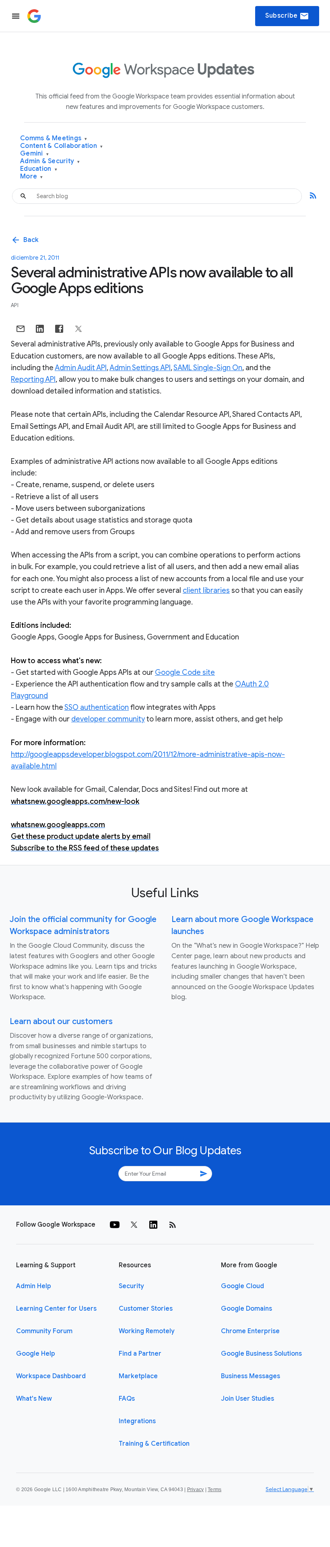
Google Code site (185, 672)
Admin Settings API (140, 367)
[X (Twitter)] (134, 1224)
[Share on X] (78, 328)
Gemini (34, 154)
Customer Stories (146, 1309)
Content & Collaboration (61, 146)
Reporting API (33, 379)
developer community (108, 719)
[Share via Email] (20, 328)
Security (131, 1286)
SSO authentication (96, 707)
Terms (214, 1489)
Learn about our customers (61, 1021)
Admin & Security (50, 161)
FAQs (127, 1399)
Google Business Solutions (261, 1354)
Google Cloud (242, 1286)
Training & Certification (154, 1444)
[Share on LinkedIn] (40, 328)
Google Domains (246, 1309)
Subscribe (287, 16)
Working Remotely (147, 1331)
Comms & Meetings (53, 138)
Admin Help (33, 1286)
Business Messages (250, 1376)
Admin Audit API (81, 367)
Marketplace (138, 1376)
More (31, 176)
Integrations (137, 1421)
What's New (34, 1399)
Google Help (35, 1354)
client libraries (206, 590)
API (15, 305)
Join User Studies (247, 1399)
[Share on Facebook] (59, 328)
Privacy (195, 1489)
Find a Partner (140, 1354)
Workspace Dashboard (51, 1376)
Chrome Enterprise (250, 1331)
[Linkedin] (153, 1224)
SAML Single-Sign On (207, 367)
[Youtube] (114, 1224)
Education (38, 169)
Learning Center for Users (56, 1309)
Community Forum (44, 1331)
